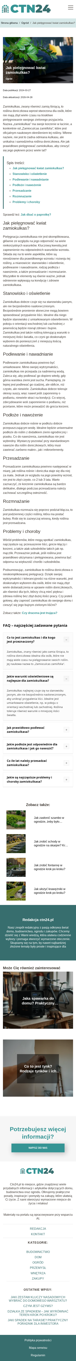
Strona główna (9, 22)
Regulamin (38, 1355)
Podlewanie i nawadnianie (31, 179)
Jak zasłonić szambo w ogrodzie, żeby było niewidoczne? (49, 820)
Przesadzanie (22, 190)
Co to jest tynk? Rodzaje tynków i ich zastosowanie (38, 1068)
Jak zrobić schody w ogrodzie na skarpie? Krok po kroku (51, 843)
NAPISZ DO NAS (38, 1147)
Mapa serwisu (38, 1347)
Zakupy (38, 1278)
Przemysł (38, 1267)
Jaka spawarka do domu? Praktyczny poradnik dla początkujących (38, 1001)
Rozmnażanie (22, 196)
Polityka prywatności (38, 1340)
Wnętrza (38, 1273)
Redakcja (38, 1228)
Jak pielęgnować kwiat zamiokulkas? (38, 168)
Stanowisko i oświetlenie (30, 173)
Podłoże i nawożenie (27, 185)
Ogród (25, 22)
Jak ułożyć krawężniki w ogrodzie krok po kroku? (49, 890)
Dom (38, 1257)
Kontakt (38, 1234)
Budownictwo (38, 1251)
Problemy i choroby (26, 202)
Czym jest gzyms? (38, 1306)
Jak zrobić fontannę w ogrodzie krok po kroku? (49, 867)
